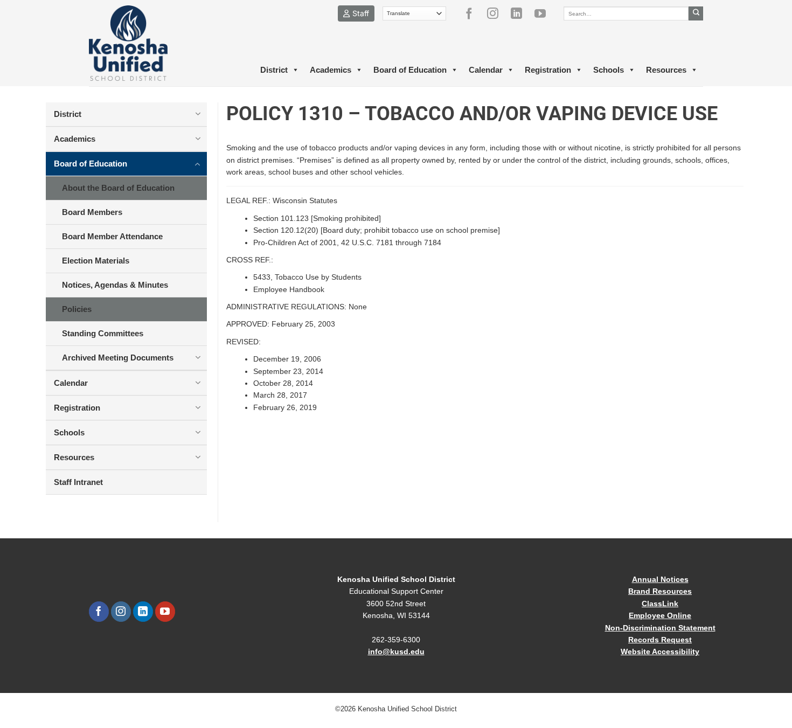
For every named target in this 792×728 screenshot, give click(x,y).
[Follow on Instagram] (496, 13)
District (274, 69)
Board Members (92, 212)
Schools (608, 69)
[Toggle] (197, 114)
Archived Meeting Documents (117, 357)
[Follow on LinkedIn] (520, 13)
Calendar (486, 69)
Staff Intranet (78, 482)
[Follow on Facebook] (473, 13)
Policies (77, 309)
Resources (666, 69)
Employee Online (660, 615)
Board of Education (410, 69)
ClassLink (660, 603)
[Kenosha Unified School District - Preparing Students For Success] (137, 43)
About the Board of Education (118, 187)
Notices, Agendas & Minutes (115, 284)
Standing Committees (102, 333)
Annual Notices (660, 579)
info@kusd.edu (396, 651)
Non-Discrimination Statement (660, 627)
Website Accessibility (660, 651)
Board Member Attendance (112, 236)
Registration (548, 69)
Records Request (660, 639)
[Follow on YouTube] (544, 13)
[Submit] (696, 13)
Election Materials (95, 260)
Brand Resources (660, 591)
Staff (360, 13)
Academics (330, 69)
